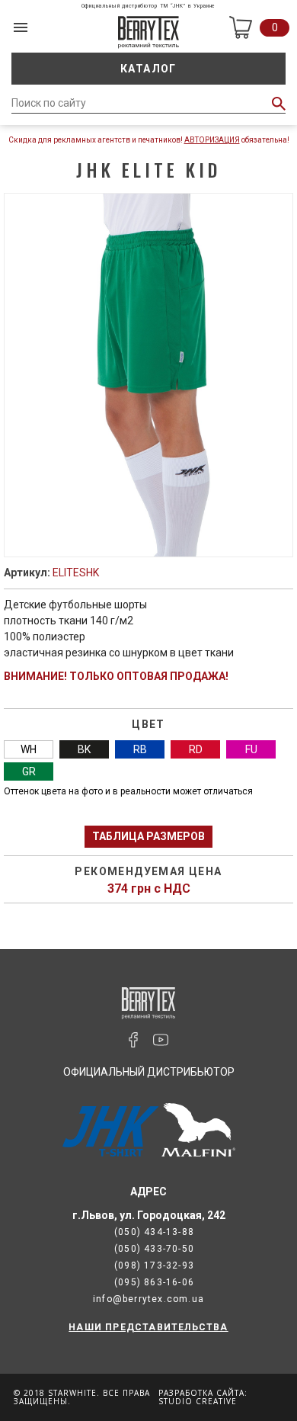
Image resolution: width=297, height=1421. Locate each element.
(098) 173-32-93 (154, 1265)
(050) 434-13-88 (154, 1232)
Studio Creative (197, 1401)
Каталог (148, 69)
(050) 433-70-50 (154, 1248)
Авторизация (212, 140)
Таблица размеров (148, 836)
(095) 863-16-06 (154, 1282)
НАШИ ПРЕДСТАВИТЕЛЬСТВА (148, 1327)
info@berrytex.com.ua (148, 1299)
